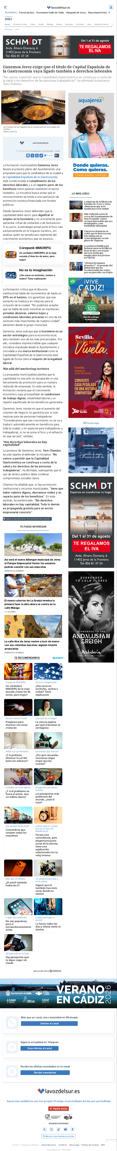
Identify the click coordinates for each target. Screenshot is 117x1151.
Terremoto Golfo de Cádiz (50, 12)
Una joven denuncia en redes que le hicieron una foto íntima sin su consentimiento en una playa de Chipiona (97, 236)
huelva (59, 24)
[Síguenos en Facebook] (72, 1129)
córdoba (80, 24)
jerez (7, 24)
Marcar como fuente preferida (59, 1136)
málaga (50, 24)
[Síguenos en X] (44, 1129)
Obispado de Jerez (76, 12)
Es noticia (10, 12)
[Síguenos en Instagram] (51, 1129)
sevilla (41, 24)
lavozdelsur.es (40, 143)
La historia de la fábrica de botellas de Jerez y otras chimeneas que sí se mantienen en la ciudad (98, 205)
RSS (103, 1145)
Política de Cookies (90, 1145)
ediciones (9, 29)
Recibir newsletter (45, 1072)
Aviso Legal (74, 1145)
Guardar (50, 155)
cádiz (32, 24)
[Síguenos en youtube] (65, 1129)
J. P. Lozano (10, 612)
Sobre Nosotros (49, 1145)
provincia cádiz (20, 24)
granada (69, 24)
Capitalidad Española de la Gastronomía (31, 177)
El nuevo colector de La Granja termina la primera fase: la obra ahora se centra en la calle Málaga (29, 604)
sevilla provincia (101, 24)
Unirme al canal (49, 1023)
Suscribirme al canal (39, 1048)
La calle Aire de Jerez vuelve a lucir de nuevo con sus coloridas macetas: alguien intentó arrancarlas (31, 645)
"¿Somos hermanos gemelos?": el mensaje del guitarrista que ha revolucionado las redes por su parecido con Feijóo (98, 268)
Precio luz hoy (26, 12)
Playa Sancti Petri (97, 12)
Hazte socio (60, 1108)
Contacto (62, 1145)
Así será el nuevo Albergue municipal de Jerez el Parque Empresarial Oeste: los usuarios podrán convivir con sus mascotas (32, 563)
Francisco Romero (14, 571)
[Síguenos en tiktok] (58, 1129)
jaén (89, 24)
